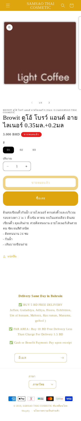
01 (10, 150)
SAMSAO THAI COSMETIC (38, 406)
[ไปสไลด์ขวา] (49, 102)
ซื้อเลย (40, 198)
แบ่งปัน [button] (12, 256)
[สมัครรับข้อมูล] (62, 357)
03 (36, 150)
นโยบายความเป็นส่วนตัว (47, 411)
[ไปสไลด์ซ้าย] (32, 102)
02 (23, 150)
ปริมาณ (7, 158)
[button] (8, 5)
